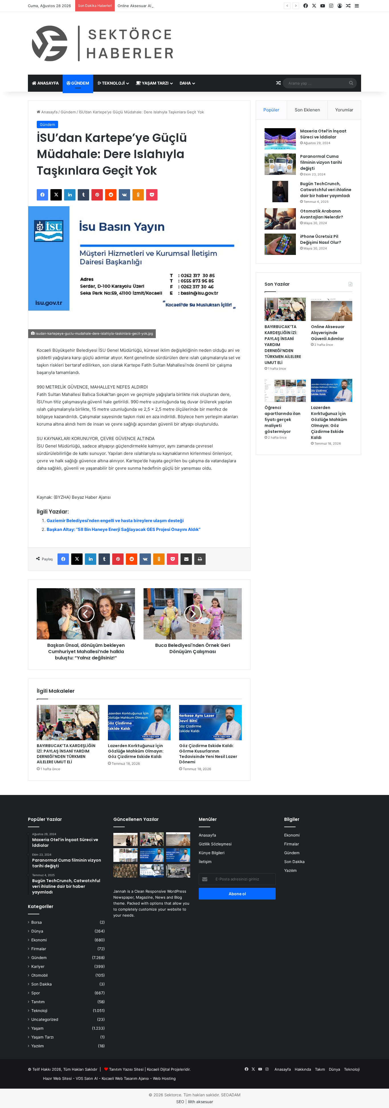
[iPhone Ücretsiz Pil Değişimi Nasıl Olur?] (280, 244)
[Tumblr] (83, 195)
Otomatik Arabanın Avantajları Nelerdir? (321, 214)
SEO (180, 1101)
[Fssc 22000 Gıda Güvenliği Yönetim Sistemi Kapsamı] (152, 871)
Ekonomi (39, 940)
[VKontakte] (124, 195)
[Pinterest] (97, 195)
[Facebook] (42, 195)
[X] (56, 195)
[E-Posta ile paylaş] (186, 559)
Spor (35, 993)
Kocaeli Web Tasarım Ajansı (125, 1078)
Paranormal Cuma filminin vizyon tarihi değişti (321, 162)
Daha (185, 83)
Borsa (36, 922)
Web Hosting (164, 1078)
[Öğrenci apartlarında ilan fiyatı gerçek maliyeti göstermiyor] (285, 390)
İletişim (205, 861)
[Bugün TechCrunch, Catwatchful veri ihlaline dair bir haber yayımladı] (280, 191)
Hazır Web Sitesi (57, 1078)
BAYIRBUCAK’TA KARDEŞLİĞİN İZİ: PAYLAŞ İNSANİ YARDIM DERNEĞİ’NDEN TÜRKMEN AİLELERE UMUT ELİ (66, 754)
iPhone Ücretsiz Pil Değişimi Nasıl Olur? (320, 239)
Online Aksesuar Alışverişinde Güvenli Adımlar (158, 5)
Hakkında (303, 1069)
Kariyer (37, 966)
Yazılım (37, 1046)
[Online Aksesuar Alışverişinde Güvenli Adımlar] (331, 309)
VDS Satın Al (87, 1078)
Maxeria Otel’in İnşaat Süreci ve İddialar (323, 134)
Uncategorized (44, 1019)
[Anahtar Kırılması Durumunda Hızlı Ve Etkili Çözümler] (125, 871)
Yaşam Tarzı (155, 83)
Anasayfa (47, 83)
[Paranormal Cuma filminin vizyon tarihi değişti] (280, 164)
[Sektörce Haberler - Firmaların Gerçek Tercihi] (101, 43)
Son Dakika (41, 984)
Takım (320, 1069)
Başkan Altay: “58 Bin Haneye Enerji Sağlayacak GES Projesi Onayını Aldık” (123, 529)
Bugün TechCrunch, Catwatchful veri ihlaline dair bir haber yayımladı (325, 190)
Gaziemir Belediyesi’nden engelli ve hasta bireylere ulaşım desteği (115, 520)
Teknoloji (113, 83)
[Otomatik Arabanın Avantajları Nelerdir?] (280, 219)
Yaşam (37, 1028)
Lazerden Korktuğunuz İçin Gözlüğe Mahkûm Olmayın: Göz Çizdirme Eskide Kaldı (135, 751)
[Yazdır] (200, 559)
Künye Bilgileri (211, 853)
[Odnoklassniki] (138, 195)
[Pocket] (151, 195)
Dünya (37, 931)
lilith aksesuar (200, 1101)
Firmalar (38, 948)
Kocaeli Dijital (158, 1069)
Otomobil (39, 975)
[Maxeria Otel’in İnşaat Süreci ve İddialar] (280, 139)
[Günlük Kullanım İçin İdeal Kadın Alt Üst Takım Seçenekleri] (125, 839)
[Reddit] (110, 195)
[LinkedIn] (69, 195)
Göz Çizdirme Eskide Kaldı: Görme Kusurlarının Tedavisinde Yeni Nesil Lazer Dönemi (208, 754)
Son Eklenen (307, 110)
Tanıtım (38, 1001)
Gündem (79, 83)
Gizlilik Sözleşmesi (215, 844)
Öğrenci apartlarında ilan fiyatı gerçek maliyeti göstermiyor (282, 419)
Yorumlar (344, 110)
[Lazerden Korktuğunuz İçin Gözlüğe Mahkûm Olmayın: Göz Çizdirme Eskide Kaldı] (139, 722)
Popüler (271, 110)
